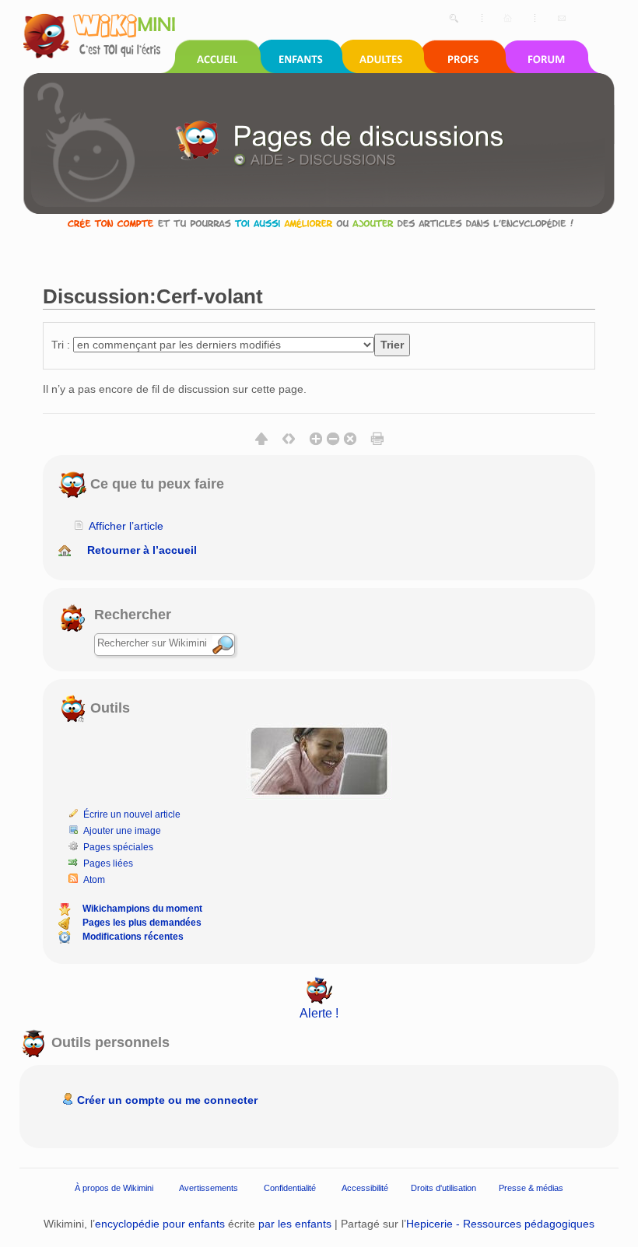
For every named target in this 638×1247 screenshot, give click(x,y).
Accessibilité (365, 1188)
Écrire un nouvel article (132, 814)
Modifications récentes (133, 936)
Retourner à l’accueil (142, 550)
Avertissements (208, 1188)
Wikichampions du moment (142, 908)
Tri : (60, 344)
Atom (94, 879)
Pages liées (108, 863)
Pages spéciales (118, 847)
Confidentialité (290, 1188)
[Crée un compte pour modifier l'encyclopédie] (319, 223)
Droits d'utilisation (443, 1188)
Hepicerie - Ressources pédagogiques (500, 1223)
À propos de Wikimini (114, 1188)
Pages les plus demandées (142, 922)
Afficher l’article (126, 526)
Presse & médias (531, 1188)
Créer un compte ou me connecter (167, 1100)
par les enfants (294, 1223)
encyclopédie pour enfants (160, 1223)
